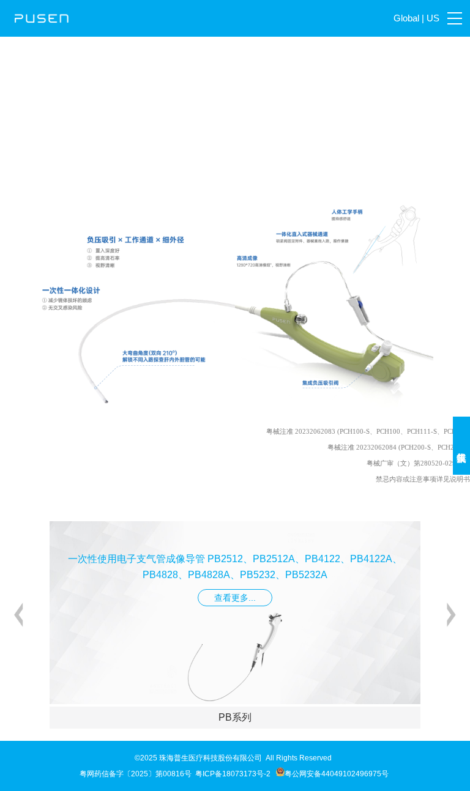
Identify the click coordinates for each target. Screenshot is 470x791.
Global (406, 18)
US (433, 18)
